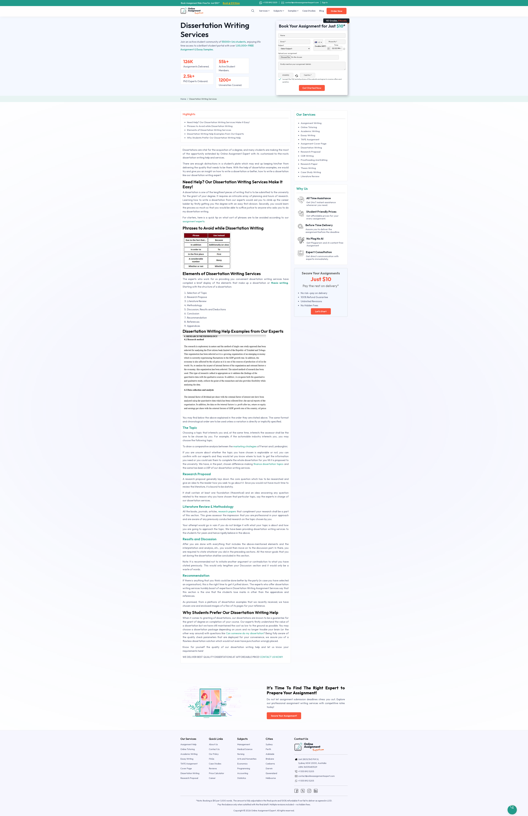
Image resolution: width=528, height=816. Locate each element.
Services (263, 10)
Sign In (325, 2)
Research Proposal (311, 151)
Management (243, 744)
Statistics (241, 778)
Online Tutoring (309, 127)
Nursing (240, 754)
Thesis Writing (308, 168)
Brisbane (270, 758)
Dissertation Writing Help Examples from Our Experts (215, 133)
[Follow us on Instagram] (309, 790)
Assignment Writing (311, 123)
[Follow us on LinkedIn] (316, 790)
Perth (268, 749)
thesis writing (279, 282)
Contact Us (214, 749)
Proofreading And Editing (314, 159)
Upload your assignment (287, 53)
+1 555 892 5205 (270, 2)
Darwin (269, 768)
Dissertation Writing (311, 147)
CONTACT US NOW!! (271, 657)
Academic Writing (310, 131)
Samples (292, 10)
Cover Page (186, 768)
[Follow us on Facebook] (296, 790)
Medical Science (244, 749)
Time (336, 45)
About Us (213, 744)
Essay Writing (308, 135)
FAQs (211, 758)
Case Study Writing (311, 172)
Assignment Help (188, 744)
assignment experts (193, 221)
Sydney (269, 744)
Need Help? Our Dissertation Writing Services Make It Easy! (218, 122)
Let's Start (321, 311)
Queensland (271, 773)
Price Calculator (216, 773)
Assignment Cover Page (313, 143)
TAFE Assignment (310, 139)
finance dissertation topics (268, 464)
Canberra (270, 763)
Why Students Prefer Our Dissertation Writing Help (214, 137)
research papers (227, 511)
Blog (321, 10)
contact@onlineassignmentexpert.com (302, 2)
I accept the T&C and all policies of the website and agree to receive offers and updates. (312, 79)
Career (212, 778)
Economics (242, 763)
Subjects (277, 10)
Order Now (336, 11)
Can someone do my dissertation (245, 633)
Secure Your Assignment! (284, 715)
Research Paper (309, 163)
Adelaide (270, 754)
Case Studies (308, 10)
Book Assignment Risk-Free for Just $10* (210, 3)
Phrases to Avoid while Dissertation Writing (210, 126)
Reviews (213, 768)
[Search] (252, 10)
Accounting (242, 773)
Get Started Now (311, 88)
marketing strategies (245, 446)
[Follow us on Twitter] (303, 790)
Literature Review (310, 176)
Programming (243, 768)
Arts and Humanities (246, 758)
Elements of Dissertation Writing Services (209, 129)
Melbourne (271, 778)
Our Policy (214, 754)
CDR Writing (307, 155)
